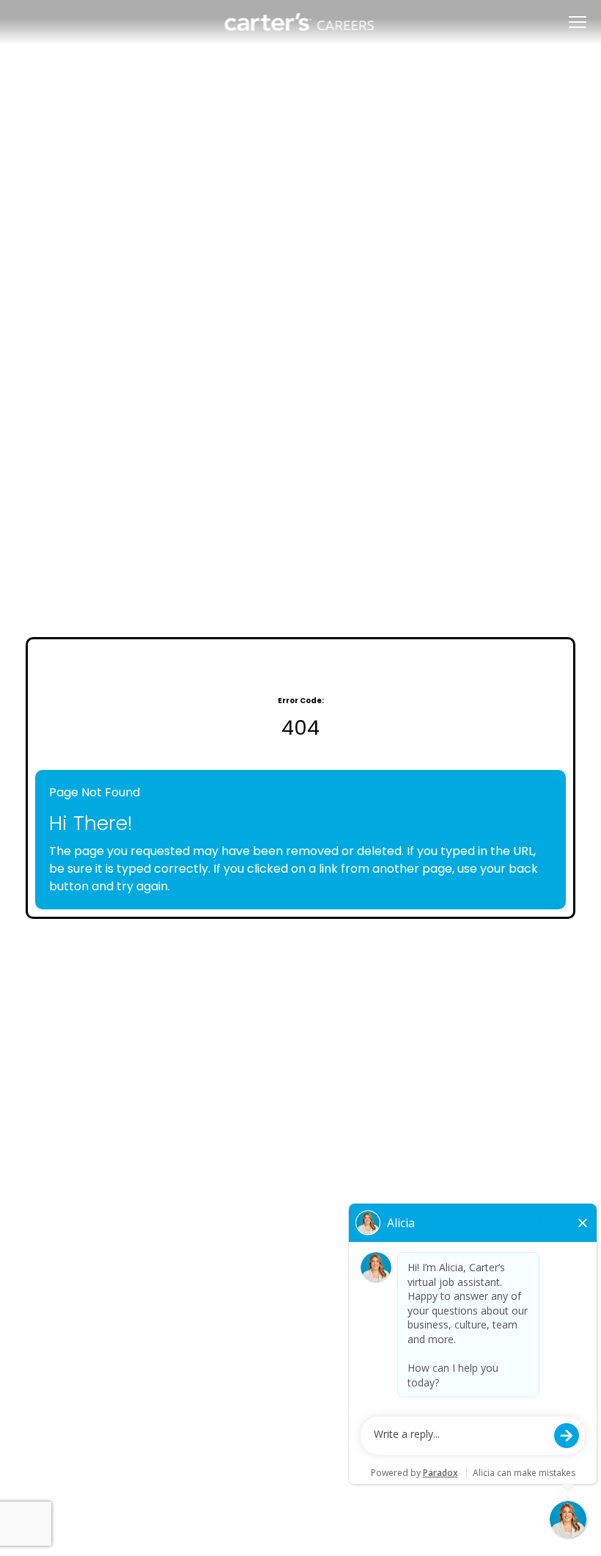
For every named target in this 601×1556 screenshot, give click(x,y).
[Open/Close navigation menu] (577, 22)
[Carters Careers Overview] (300, 22)
